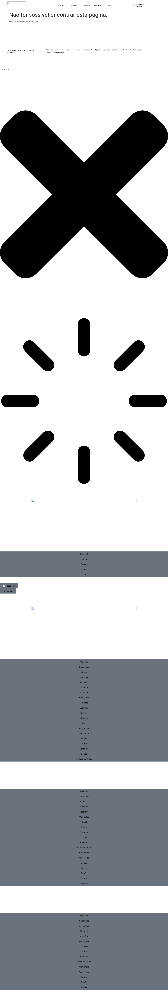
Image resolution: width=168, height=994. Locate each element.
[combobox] (84, 69)
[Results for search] (84, 401)
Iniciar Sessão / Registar (139, 5)
